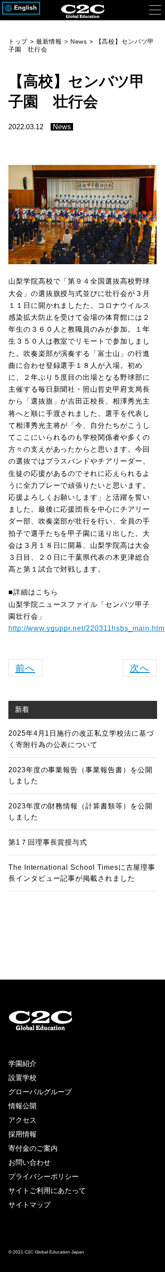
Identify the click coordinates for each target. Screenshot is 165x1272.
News (62, 127)
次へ (140, 668)
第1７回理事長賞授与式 (48, 842)
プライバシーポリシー (43, 1176)
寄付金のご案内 (33, 1148)
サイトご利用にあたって (47, 1190)
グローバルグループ (40, 1092)
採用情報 (22, 1134)
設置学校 (22, 1077)
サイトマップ (29, 1204)
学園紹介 (22, 1063)
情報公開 (22, 1106)
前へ (25, 668)
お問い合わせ (29, 1162)
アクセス (22, 1120)
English (25, 7)
